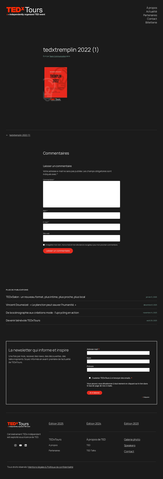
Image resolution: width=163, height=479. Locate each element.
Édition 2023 (131, 423)
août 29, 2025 (152, 320)
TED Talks (91, 450)
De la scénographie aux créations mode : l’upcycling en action (42, 312)
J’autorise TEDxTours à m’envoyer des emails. (112, 378)
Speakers (129, 445)
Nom (45, 211)
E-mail (46, 222)
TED (88, 445)
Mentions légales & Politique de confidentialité (50, 467)
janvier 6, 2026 (151, 297)
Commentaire (48, 179)
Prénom (90, 366)
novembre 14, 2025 (150, 312)
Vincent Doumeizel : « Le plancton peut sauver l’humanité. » (41, 304)
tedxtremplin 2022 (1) (19, 135)
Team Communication (58, 56)
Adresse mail (93, 349)
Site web (46, 233)
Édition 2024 (94, 423)
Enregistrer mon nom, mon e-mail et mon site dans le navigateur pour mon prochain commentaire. (81, 245)
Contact (129, 451)
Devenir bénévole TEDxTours (23, 320)
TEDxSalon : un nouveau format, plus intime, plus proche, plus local (45, 296)
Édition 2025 (56, 423)
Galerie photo (132, 439)
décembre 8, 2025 (150, 305)
